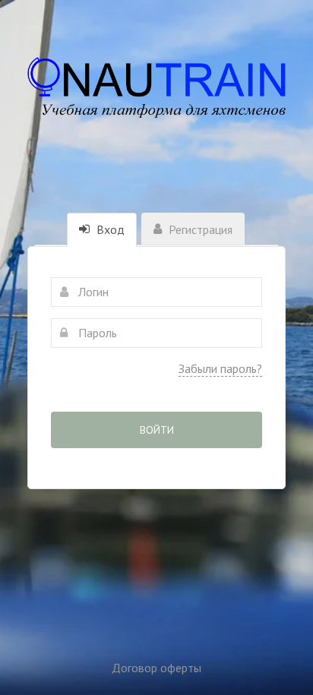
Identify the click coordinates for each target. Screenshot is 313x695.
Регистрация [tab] (199, 229)
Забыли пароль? (220, 368)
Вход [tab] (109, 229)
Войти (157, 430)
